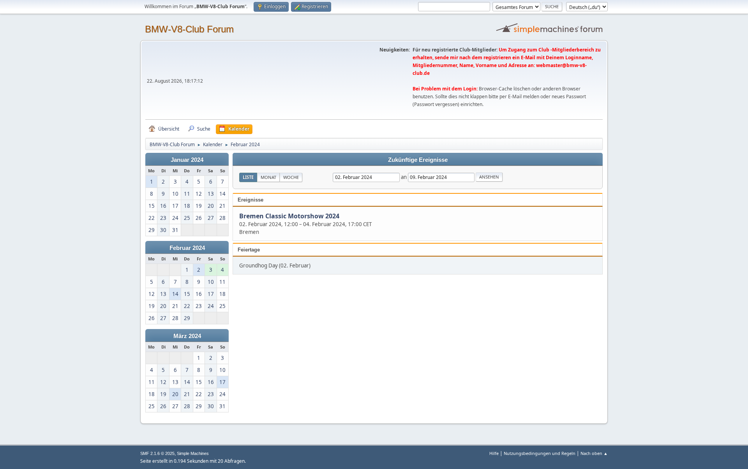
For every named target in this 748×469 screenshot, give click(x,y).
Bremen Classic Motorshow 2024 (289, 216)
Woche (291, 177)
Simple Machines (193, 453)
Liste (248, 177)
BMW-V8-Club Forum (189, 29)
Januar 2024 (187, 160)
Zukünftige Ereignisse (418, 160)
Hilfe (494, 453)
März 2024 (187, 336)
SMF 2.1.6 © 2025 (157, 453)
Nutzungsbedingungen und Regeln (539, 453)
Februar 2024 (187, 248)
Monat (268, 177)
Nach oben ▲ (594, 453)
